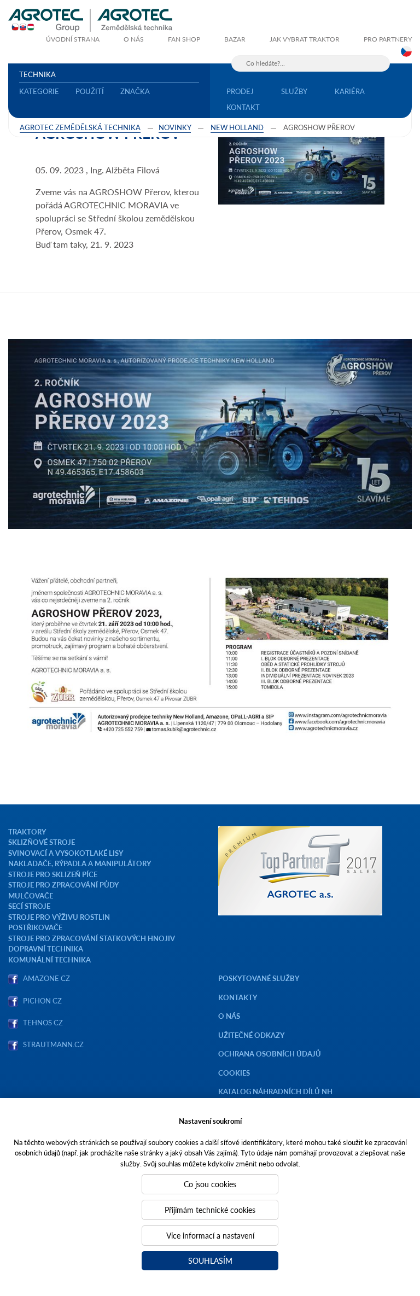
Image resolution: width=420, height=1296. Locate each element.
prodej (240, 91)
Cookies (234, 1072)
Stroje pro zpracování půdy (63, 884)
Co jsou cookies (210, 1183)
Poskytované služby (258, 978)
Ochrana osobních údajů (269, 1053)
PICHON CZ (42, 1000)
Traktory (27, 831)
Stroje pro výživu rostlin (59, 917)
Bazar (235, 39)
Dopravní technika (45, 948)
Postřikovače (35, 927)
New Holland (237, 127)
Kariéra (350, 91)
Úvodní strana (73, 39)
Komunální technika (49, 959)
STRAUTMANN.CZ (53, 1044)
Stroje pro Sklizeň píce (52, 874)
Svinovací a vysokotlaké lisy (65, 853)
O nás (134, 39)
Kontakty (237, 997)
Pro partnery (388, 39)
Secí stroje (29, 906)
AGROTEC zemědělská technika (80, 127)
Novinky (175, 127)
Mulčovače (30, 895)
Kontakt (243, 107)
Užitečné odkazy (251, 1035)
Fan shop (184, 39)
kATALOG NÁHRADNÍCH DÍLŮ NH (276, 1091)
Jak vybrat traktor (305, 39)
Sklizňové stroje (41, 842)
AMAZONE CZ (46, 978)
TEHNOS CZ (41, 1022)
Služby (294, 91)
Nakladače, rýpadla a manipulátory (79, 863)
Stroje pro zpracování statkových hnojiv (91, 938)
